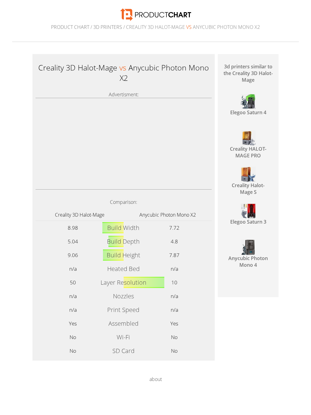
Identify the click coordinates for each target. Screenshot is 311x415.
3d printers (107, 27)
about (155, 379)
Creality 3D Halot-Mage (79, 214)
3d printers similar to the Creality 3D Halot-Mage (248, 73)
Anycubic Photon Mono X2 (167, 214)
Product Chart (70, 27)
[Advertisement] (124, 143)
